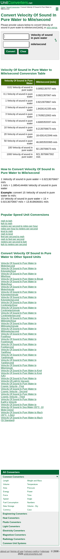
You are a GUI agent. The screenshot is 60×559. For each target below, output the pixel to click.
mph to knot (7, 234)
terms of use (17, 551)
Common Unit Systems (14, 543)
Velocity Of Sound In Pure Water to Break (22, 279)
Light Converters (11, 526)
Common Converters (13, 477)
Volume (6, 484)
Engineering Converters (15, 513)
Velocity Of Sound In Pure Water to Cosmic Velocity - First (18, 385)
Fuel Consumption (10, 502)
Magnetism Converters (14, 535)
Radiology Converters (14, 539)
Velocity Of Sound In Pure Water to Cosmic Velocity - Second (18, 390)
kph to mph (6, 223)
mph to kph (6, 221)
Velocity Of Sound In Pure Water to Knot (21, 370)
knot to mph (7, 231)
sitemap (45, 551)
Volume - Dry (32, 506)
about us (4, 551)
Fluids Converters (12, 522)
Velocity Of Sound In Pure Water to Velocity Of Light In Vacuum (18, 379)
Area (5, 488)
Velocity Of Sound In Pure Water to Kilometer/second (18, 298)
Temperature (32, 484)
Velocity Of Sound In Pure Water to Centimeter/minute (18, 309)
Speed (5, 499)
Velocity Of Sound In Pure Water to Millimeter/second (18, 330)
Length (6, 481)
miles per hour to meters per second (19, 228)
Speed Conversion (13, 7)
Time (29, 495)
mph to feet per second (12, 239)
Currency (7, 510)
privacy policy (32, 551)
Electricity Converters (14, 530)
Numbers (31, 502)
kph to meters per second (14, 244)
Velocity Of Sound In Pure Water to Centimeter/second (18, 314)
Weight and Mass (34, 481)
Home (3, 7)
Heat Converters (11, 518)
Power (29, 491)
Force (5, 495)
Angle (29, 499)
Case (29, 510)
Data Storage (8, 506)
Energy (6, 491)
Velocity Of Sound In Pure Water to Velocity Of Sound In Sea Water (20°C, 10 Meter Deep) (22, 407)
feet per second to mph (12, 236)
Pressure (31, 488)
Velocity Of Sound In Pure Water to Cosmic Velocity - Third (18, 395)
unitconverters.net (33, 554)
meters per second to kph (14, 242)
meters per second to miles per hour (19, 226)
